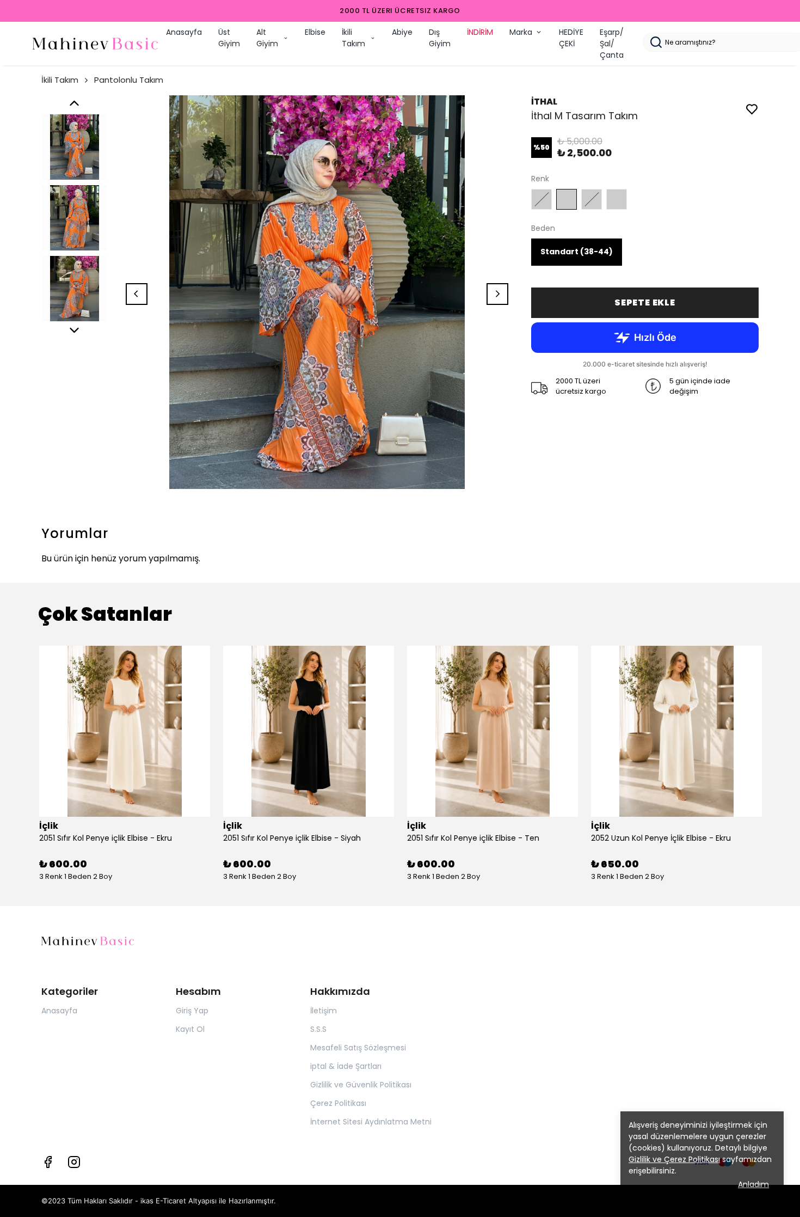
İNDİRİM (480, 32)
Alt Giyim (267, 38)
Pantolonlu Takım (128, 79)
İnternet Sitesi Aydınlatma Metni (371, 1121)
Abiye (402, 32)
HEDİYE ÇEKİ (571, 38)
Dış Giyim (440, 38)
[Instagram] (74, 1162)
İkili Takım (353, 38)
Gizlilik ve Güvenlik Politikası (360, 1084)
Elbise (315, 32)
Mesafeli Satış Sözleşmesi (358, 1047)
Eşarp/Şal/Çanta (612, 43)
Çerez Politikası (338, 1103)
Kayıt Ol (190, 1029)
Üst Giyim (229, 38)
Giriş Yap (192, 1010)
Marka (520, 32)
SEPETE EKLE (644, 302)
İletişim (323, 1010)
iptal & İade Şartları (345, 1066)
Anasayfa (184, 32)
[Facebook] (47, 1162)
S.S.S (318, 1029)
